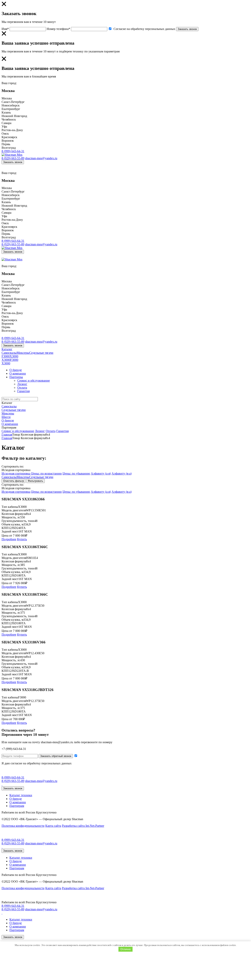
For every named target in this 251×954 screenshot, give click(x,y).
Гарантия (23, 391)
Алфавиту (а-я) (101, 473)
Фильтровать (35, 480)
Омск (5, 133)
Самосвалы (9, 352)
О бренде (15, 370)
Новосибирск (11, 105)
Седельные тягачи (41, 352)
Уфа (4, 126)
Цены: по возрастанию (46, 473)
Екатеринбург (11, 109)
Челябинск (9, 119)
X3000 (14, 356)
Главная (7, 434)
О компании (17, 373)
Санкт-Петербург (13, 102)
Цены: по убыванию (76, 473)
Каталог (7, 349)
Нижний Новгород (14, 116)
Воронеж (8, 140)
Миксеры (23, 352)
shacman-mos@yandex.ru (41, 158)
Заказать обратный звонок (55, 756)
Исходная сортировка (16, 473)
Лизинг (22, 384)
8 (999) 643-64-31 (13, 151)
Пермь (6, 144)
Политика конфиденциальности (23, 825)
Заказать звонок (187, 29)
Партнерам (9, 427)
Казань (6, 112)
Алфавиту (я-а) (122, 473)
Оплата (22, 387)
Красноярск (9, 137)
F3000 (6, 356)
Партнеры (16, 377)
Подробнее (9, 539)
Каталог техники (20, 795)
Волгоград (9, 147)
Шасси (6, 417)
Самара (6, 123)
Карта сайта (53, 825)
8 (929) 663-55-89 (13, 158)
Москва (7, 98)
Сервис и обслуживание (33, 380)
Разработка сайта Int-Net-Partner (83, 825)
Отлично (125, 949)
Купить (22, 539)
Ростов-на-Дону (12, 130)
